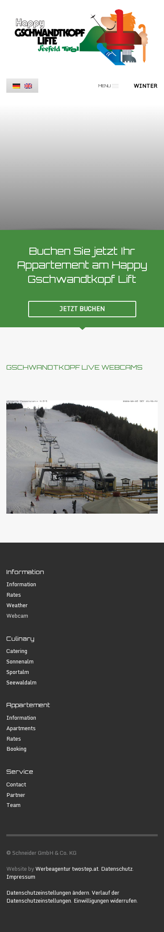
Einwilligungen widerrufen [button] (105, 900)
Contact (16, 784)
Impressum (20, 876)
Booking (16, 748)
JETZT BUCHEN (82, 308)
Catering (16, 651)
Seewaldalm (21, 682)
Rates (13, 594)
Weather (17, 605)
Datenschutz (116, 868)
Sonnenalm (20, 661)
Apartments (21, 728)
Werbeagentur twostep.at (66, 868)
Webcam (17, 615)
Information (21, 584)
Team (13, 805)
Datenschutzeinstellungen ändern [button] (47, 892)
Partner (15, 795)
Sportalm (17, 672)
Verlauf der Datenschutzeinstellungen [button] (62, 896)
